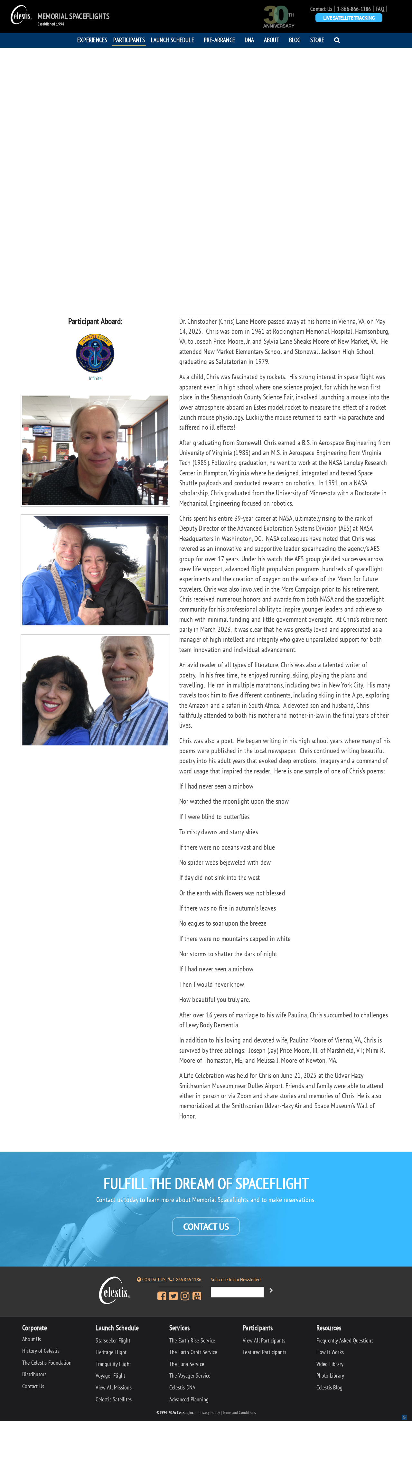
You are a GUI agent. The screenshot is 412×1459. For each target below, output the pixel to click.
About (271, 40)
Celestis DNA (182, 1387)
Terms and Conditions (239, 1412)
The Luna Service (186, 1364)
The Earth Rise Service (192, 1340)
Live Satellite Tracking (349, 17)
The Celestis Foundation (47, 1362)
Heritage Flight (111, 1352)
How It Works (330, 1352)
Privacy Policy (209, 1412)
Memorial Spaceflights (73, 16)
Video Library (330, 1364)
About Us (31, 1339)
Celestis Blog (329, 1387)
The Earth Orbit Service (193, 1352)
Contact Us (321, 9)
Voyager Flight (110, 1375)
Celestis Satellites (114, 1399)
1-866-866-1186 (354, 9)
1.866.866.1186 (187, 1279)
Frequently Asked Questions (344, 1340)
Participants (129, 40)
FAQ (380, 9)
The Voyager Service (190, 1375)
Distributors (34, 1374)
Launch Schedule (172, 40)
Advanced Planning (189, 1399)
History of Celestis (41, 1350)
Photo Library (330, 1375)
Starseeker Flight (113, 1340)
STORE (317, 40)
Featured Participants (264, 1352)
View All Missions (113, 1387)
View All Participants (264, 1340)
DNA (249, 40)
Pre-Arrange (219, 40)
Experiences (92, 40)
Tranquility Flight (113, 1364)
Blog (295, 40)
